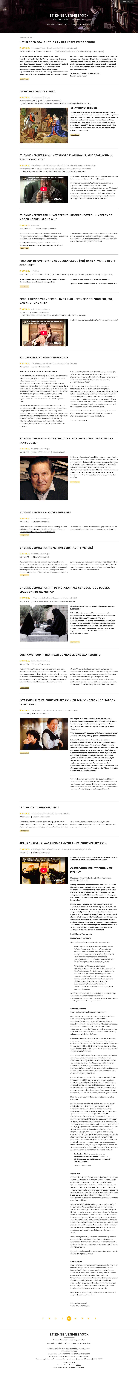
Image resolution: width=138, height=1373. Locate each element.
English (130, 2)
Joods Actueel (59, 452)
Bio (66, 24)
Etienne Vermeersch (69, 16)
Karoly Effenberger (78, 1367)
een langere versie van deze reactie (34, 570)
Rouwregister (85, 24)
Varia (94, 165)
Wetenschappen (78, 849)
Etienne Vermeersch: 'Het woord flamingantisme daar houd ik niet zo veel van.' (53, 171)
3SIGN (78, 1365)
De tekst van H (45, 572)
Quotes (69, 710)
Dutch (123, 2)
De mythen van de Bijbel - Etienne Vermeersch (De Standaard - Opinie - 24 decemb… (56, 103)
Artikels (59, 24)
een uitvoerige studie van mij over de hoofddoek (92, 562)
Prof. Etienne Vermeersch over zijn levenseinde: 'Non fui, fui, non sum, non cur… (54, 315)
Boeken (74, 24)
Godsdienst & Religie (61, 48)
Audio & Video (84, 165)
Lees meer (24, 79)
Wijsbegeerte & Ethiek (42, 48)
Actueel (50, 24)
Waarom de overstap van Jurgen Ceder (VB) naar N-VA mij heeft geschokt (82, 274)
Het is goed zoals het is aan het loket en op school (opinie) (80, 51)
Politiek (74, 48)
